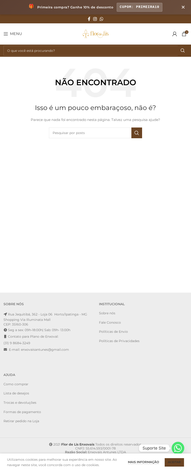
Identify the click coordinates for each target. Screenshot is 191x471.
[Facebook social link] (89, 18)
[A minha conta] (174, 34)
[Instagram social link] (95, 18)
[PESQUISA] (183, 51)
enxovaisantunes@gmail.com (45, 349)
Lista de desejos (16, 393)
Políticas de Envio (113, 331)
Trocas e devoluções (19, 402)
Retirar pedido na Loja (21, 421)
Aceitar (174, 462)
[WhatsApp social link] (101, 18)
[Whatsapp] (178, 448)
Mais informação (143, 462)
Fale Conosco (110, 322)
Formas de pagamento (22, 412)
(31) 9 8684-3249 (16, 343)
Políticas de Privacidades (119, 341)
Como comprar (15, 384)
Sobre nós (107, 313)
